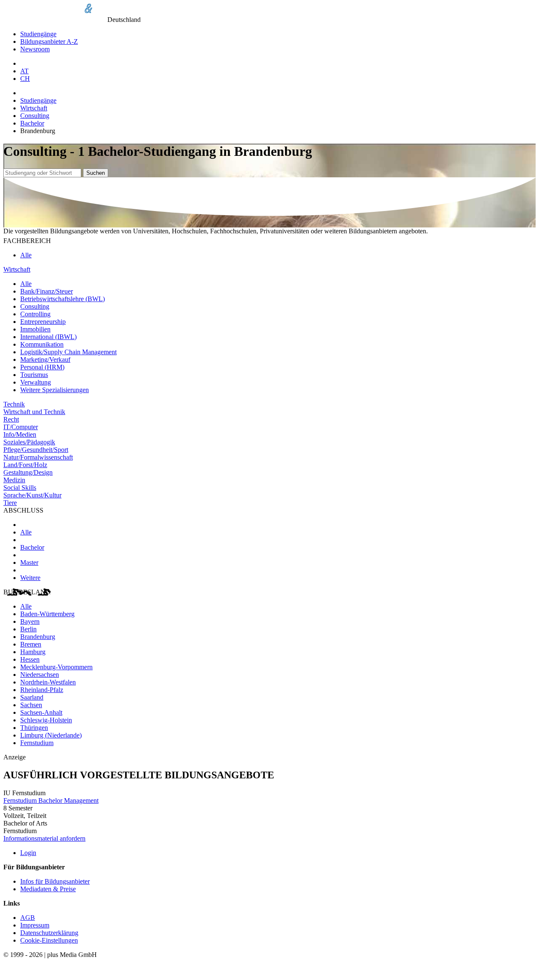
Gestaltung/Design (28, 472)
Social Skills (19, 487)
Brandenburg (37, 636)
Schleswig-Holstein (46, 720)
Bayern (30, 621)
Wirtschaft (33, 108)
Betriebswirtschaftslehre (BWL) (62, 298)
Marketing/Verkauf (45, 359)
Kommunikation (42, 344)
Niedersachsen (39, 674)
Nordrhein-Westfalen (48, 682)
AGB (27, 917)
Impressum (34, 925)
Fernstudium (36, 742)
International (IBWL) (48, 336)
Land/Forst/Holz (25, 464)
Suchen (95, 173)
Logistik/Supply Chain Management (68, 351)
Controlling (35, 314)
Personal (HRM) (42, 367)
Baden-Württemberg (47, 613)
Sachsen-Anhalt (41, 712)
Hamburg (32, 651)
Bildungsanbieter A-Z (49, 41)
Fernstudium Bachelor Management (51, 800)
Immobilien (35, 329)
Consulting (34, 115)
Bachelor (32, 123)
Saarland (31, 697)
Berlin (28, 629)
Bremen (30, 644)
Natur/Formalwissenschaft (38, 457)
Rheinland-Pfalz (41, 689)
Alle (26, 255)
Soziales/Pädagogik (29, 442)
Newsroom (35, 49)
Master (29, 562)
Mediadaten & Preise (48, 889)
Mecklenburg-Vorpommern (56, 667)
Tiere (10, 502)
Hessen (30, 659)
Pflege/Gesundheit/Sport (35, 449)
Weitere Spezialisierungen (54, 389)
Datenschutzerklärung (49, 932)
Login (28, 852)
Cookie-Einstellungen (49, 940)
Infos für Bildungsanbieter (55, 881)
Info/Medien (19, 434)
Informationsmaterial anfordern (44, 838)
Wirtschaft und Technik (34, 411)
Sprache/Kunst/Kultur (32, 495)
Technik (14, 404)
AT (24, 71)
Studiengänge (38, 33)
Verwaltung (35, 382)
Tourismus (34, 374)
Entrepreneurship (43, 321)
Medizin (14, 480)
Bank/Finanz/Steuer (46, 291)
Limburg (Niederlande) (51, 735)
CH (25, 78)
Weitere (30, 577)
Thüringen (34, 727)
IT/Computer (20, 426)
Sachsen (31, 704)
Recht (11, 419)
